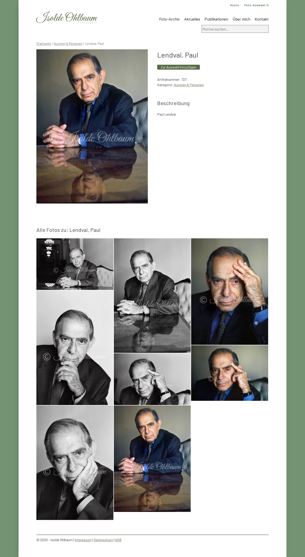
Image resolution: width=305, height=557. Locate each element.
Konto (234, 5)
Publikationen (216, 19)
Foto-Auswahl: (256, 5)
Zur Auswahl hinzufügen (178, 67)
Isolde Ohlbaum (66, 18)
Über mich (241, 19)
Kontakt (262, 19)
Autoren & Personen (68, 44)
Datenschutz (103, 540)
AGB (118, 540)
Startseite (43, 44)
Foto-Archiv (169, 19)
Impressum (83, 540)
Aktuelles (192, 19)
